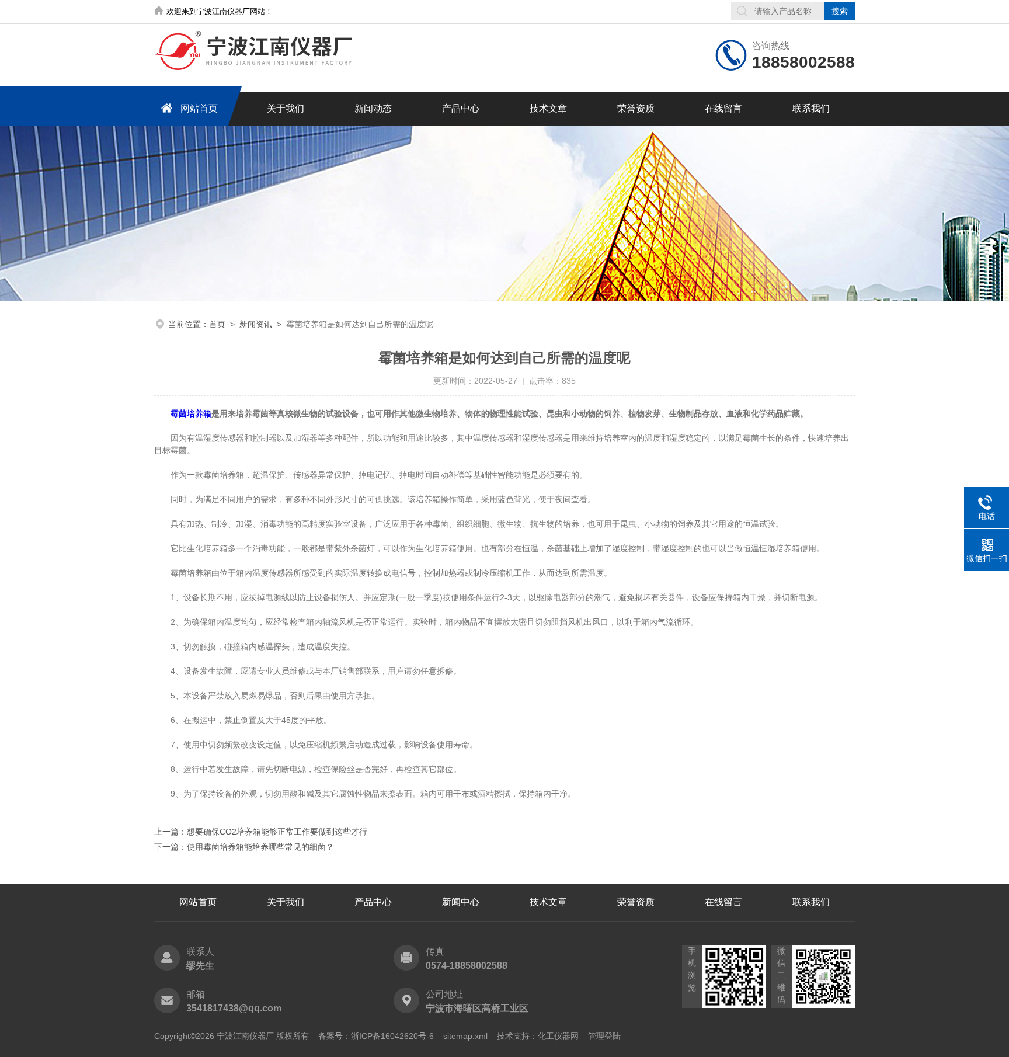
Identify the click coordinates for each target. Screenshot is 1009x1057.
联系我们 (811, 108)
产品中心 (460, 108)
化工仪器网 (558, 1036)
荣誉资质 (636, 108)
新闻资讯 (255, 324)
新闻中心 (460, 902)
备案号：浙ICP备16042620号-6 (376, 1036)
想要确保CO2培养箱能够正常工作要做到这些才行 (277, 831)
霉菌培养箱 (191, 413)
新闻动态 (373, 108)
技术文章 (548, 108)
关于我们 (285, 108)
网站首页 (199, 108)
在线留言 (723, 108)
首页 (217, 324)
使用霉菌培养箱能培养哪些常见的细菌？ (260, 846)
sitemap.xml (465, 1036)
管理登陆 (604, 1036)
